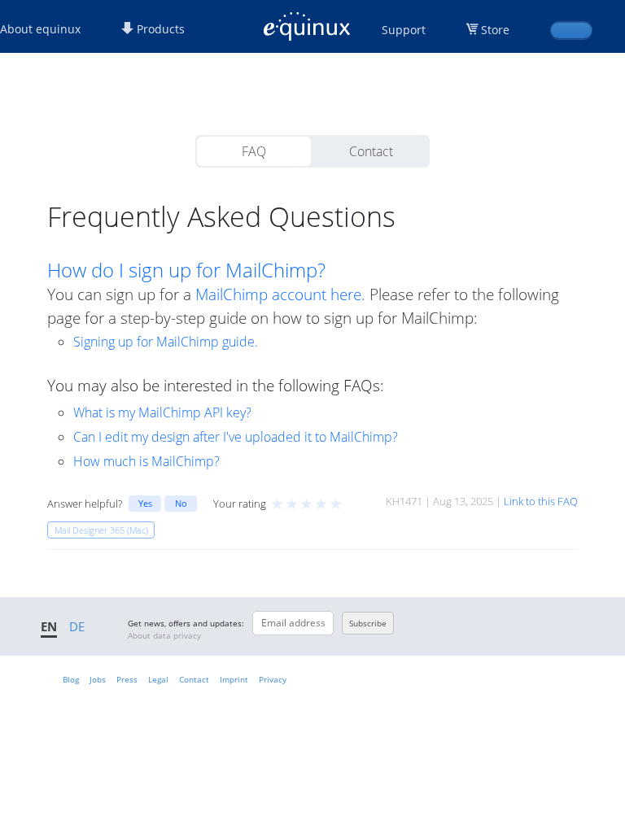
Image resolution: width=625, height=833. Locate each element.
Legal (158, 679)
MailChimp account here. (280, 294)
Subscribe (368, 623)
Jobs (98, 679)
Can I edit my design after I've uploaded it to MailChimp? (235, 437)
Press (127, 679)
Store (495, 29)
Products (159, 29)
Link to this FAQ (541, 501)
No (181, 503)
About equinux (40, 29)
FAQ (254, 151)
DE (77, 626)
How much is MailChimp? (146, 461)
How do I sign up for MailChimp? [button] (186, 270)
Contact (371, 151)
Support (404, 29)
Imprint (234, 679)
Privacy (272, 679)
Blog (71, 679)
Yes (145, 503)
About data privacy (164, 635)
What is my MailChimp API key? (162, 412)
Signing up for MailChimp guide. (165, 342)
